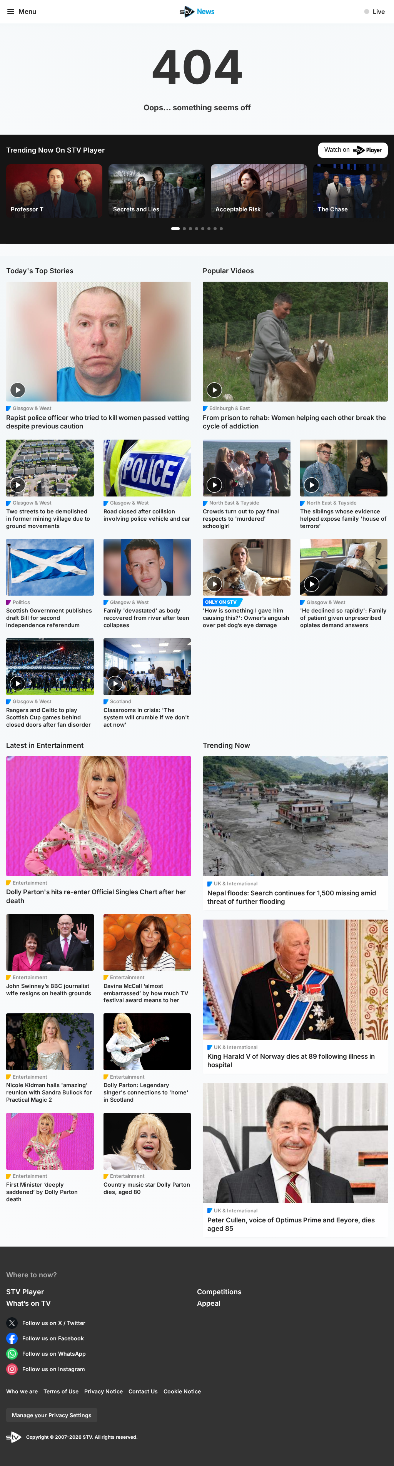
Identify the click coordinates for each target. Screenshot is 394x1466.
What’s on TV (28, 1303)
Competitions (219, 1292)
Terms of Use (60, 1391)
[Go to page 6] (208, 228)
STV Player (25, 1292)
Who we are (22, 1391)
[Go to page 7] (215, 228)
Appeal (208, 1303)
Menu (27, 11)
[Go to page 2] (184, 228)
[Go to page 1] (175, 228)
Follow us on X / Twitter (53, 1323)
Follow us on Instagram (53, 1369)
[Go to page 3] (190, 228)
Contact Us (143, 1391)
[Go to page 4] (196, 228)
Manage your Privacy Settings (52, 1415)
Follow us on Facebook (53, 1338)
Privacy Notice (103, 1391)
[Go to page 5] (202, 228)
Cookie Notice (182, 1391)
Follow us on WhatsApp (54, 1353)
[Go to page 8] (221, 228)
